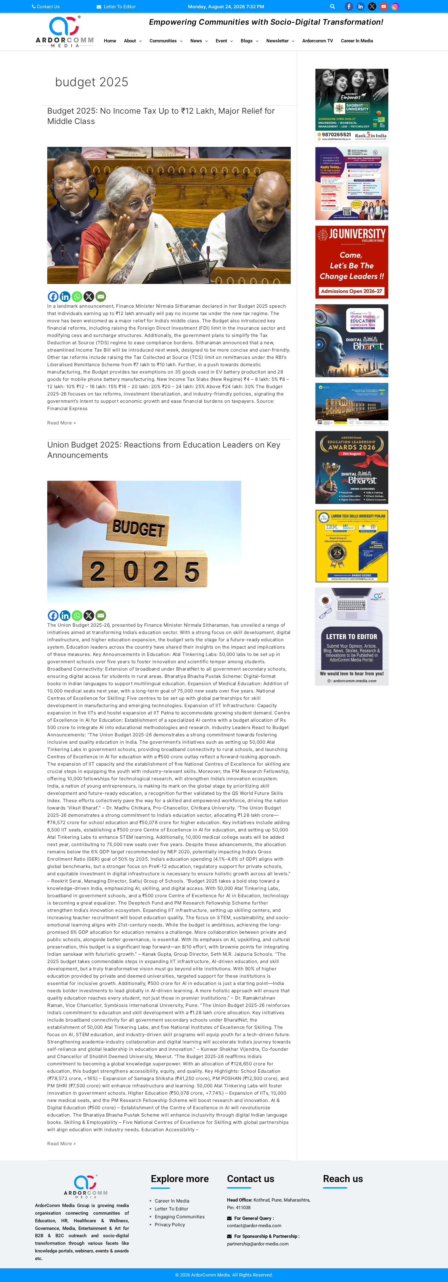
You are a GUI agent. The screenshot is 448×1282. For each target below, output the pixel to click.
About (130, 41)
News (196, 41)
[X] (89, 296)
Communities (163, 41)
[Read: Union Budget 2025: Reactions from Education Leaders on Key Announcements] (169, 542)
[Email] (100, 296)
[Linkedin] (65, 296)
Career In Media (357, 41)
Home (110, 41)
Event (221, 41)
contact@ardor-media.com (254, 1225)
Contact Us (48, 6)
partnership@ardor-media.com (258, 1244)
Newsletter (277, 41)
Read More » (61, 422)
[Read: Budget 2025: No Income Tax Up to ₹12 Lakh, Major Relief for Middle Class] (169, 215)
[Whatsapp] (77, 296)
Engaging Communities (180, 1217)
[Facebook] (53, 296)
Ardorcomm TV (317, 41)
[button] (133, 41)
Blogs (247, 41)
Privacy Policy (170, 1224)
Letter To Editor (171, 1209)
